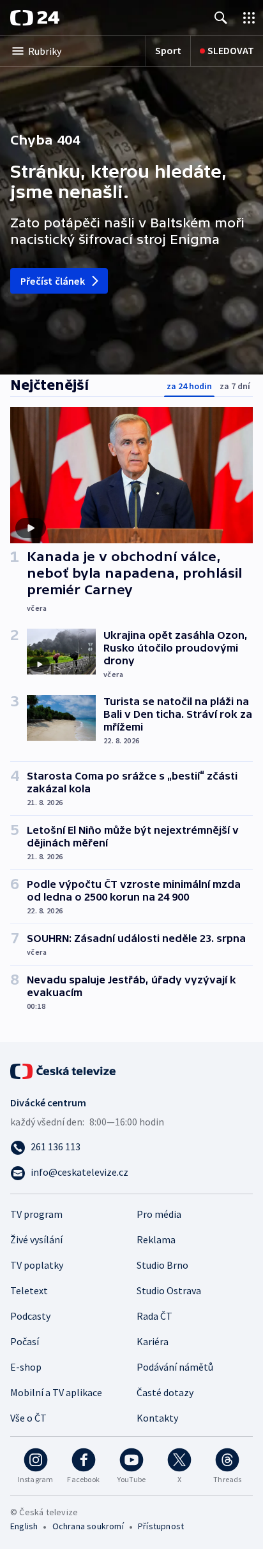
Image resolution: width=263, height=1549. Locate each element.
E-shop (25, 1366)
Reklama (156, 1239)
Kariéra (153, 1341)
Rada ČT (154, 1316)
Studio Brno (162, 1265)
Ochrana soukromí (88, 1526)
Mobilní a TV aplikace (56, 1392)
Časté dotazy (165, 1392)
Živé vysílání (36, 1239)
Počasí (24, 1341)
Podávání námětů (175, 1366)
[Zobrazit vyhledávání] (221, 17)
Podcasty (30, 1316)
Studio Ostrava (169, 1290)
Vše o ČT (28, 1417)
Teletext (29, 1290)
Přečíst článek (52, 281)
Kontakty (157, 1417)
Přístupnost (161, 1526)
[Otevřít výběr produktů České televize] (249, 17)
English (24, 1526)
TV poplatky (36, 1265)
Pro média (159, 1214)
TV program (36, 1214)
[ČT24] (34, 17)
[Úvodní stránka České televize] (63, 1070)
